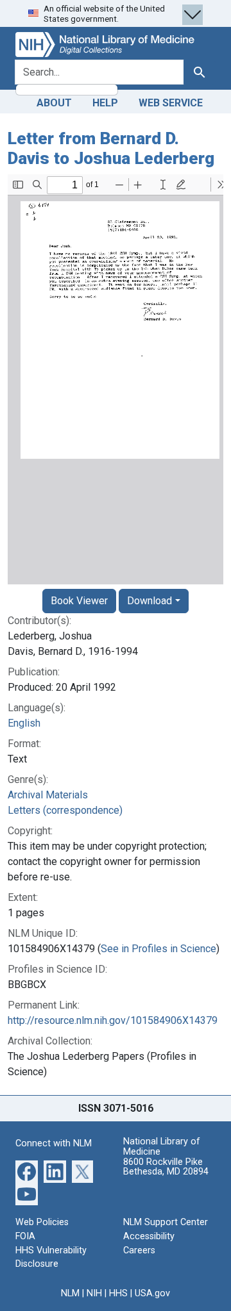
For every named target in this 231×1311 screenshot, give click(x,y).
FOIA (25, 1236)
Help (105, 103)
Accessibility (149, 1236)
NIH (94, 1293)
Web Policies (42, 1222)
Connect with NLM (53, 1143)
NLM (70, 1293)
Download (149, 601)
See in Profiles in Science (158, 949)
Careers (139, 1250)
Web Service (171, 103)
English (24, 723)
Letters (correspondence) (65, 810)
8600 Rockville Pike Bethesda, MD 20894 (166, 1167)
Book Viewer (79, 601)
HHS (118, 1293)
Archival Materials (48, 795)
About (54, 103)
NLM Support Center (165, 1222)
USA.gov (152, 1293)
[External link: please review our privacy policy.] (26, 1171)
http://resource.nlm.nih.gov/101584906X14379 (113, 1020)
